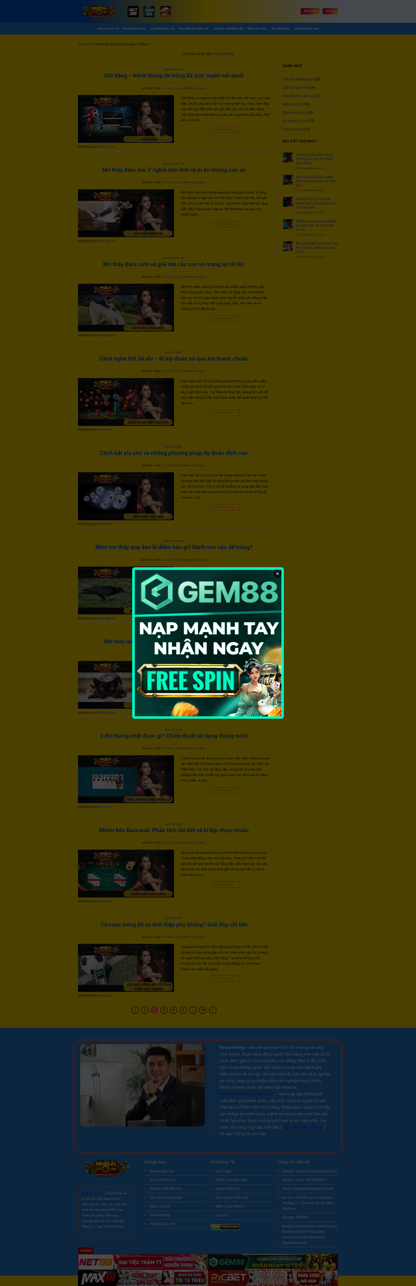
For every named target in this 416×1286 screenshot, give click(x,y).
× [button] (277, 573)
